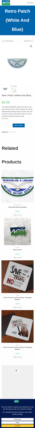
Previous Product (9, 41)
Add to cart (18, 125)
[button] (31, 46)
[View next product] (32, 41)
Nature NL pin (17, 249)
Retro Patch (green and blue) (18, 207)
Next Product (27, 41)
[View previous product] (3, 41)
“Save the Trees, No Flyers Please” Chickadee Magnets (17, 298)
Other (14, 132)
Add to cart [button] (17, 215)
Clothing (10, 132)
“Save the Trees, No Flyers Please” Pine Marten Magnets (17, 348)
